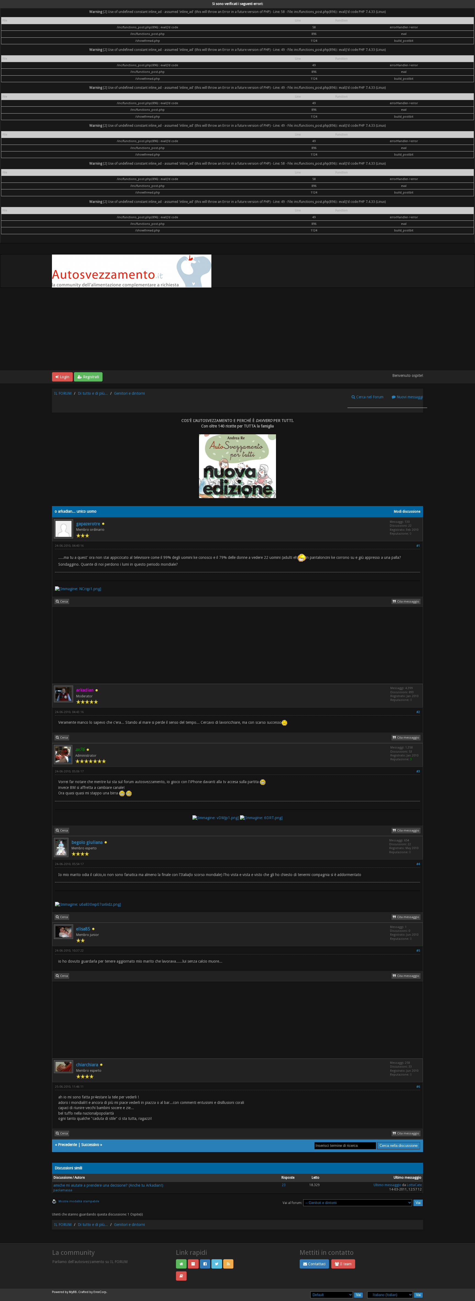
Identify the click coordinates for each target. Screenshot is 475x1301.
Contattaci (316, 1264)
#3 (418, 771)
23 (284, 1185)
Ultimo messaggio (387, 1185)
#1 (418, 546)
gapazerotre (88, 523)
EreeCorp (99, 1292)
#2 (418, 712)
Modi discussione (407, 511)
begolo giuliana (87, 842)
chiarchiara (87, 1064)
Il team (345, 1264)
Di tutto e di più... (93, 393)
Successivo (90, 1144)
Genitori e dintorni (129, 393)
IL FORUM (62, 393)
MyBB (73, 1292)
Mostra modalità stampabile (79, 1201)
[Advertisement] (237, 329)
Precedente (67, 1144)
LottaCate (414, 1185)
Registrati (90, 377)
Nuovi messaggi (409, 397)
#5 (418, 950)
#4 (418, 864)
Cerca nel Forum (369, 397)
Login (64, 377)
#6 (418, 1087)
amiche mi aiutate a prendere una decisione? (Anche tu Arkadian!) (108, 1185)
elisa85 (83, 929)
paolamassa (62, 1190)
